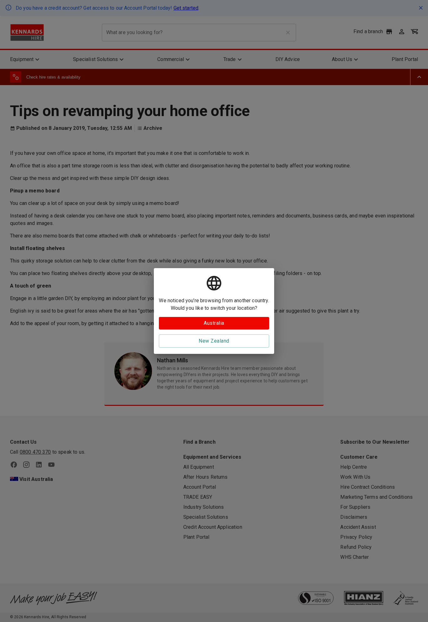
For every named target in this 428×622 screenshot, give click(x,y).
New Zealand (214, 341)
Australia (214, 323)
